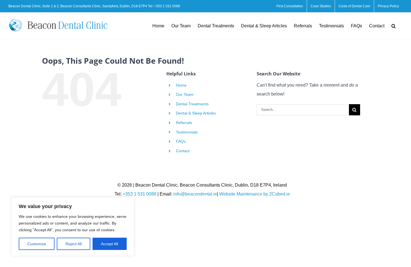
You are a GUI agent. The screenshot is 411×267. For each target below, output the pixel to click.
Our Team (184, 94)
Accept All (109, 244)
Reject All (73, 244)
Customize (36, 244)
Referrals (184, 122)
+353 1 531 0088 (167, 6)
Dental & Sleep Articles (196, 113)
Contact (183, 151)
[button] (393, 26)
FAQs (181, 141)
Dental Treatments (192, 104)
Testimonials (187, 132)
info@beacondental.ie (195, 194)
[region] (72, 226)
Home (181, 85)
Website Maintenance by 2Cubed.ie (254, 194)
